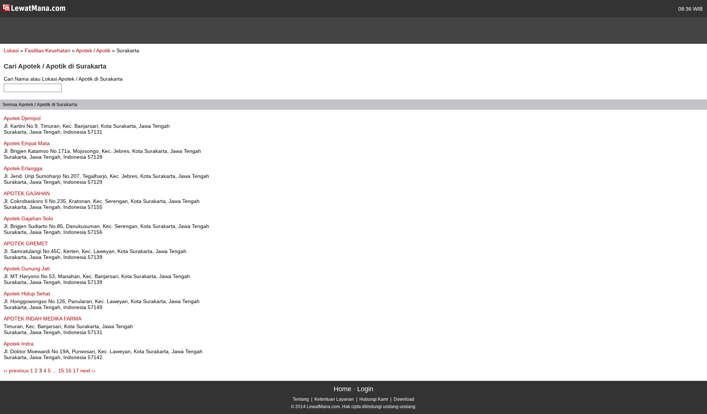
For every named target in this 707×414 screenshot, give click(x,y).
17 (76, 370)
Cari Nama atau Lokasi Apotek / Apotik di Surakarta (63, 79)
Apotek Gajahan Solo (28, 218)
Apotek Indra (19, 344)
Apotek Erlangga (23, 168)
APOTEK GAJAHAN (27, 193)
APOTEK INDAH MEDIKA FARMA (42, 319)
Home (342, 389)
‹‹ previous (16, 370)
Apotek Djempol (22, 118)
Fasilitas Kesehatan (48, 50)
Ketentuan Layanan (334, 399)
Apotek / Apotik (94, 50)
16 (68, 370)
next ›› (87, 370)
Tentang (301, 399)
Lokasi (11, 50)
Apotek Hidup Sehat (27, 294)
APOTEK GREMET (26, 243)
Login (365, 389)
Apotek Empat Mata (27, 143)
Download (404, 399)
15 (61, 370)
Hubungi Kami (373, 399)
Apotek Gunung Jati (27, 268)
